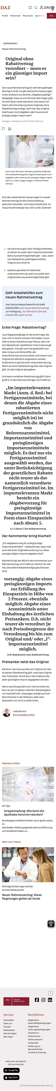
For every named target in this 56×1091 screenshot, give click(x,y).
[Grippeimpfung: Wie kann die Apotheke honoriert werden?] (28, 784)
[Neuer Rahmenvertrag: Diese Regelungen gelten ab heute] (28, 864)
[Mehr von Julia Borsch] (6, 713)
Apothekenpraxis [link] (10, 43)
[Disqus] (28, 943)
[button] (5, 7)
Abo (51, 15)
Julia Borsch (19, 711)
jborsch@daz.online (24, 714)
